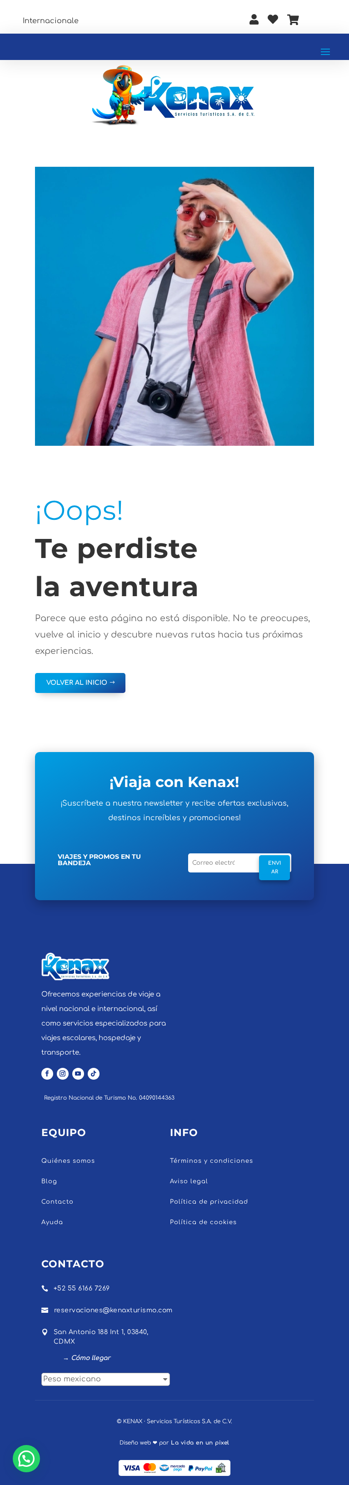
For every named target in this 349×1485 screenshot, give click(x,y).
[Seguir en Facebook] (47, 1074)
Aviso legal (189, 1181)
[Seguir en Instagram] (63, 1074)
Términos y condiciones (211, 1161)
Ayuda (52, 1222)
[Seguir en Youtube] (78, 1074)
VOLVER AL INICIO (76, 682)
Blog (49, 1181)
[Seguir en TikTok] (94, 1074)
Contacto (57, 1202)
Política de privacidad (209, 1202)
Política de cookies (203, 1222)
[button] (26, 1458)
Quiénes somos (68, 1161)
